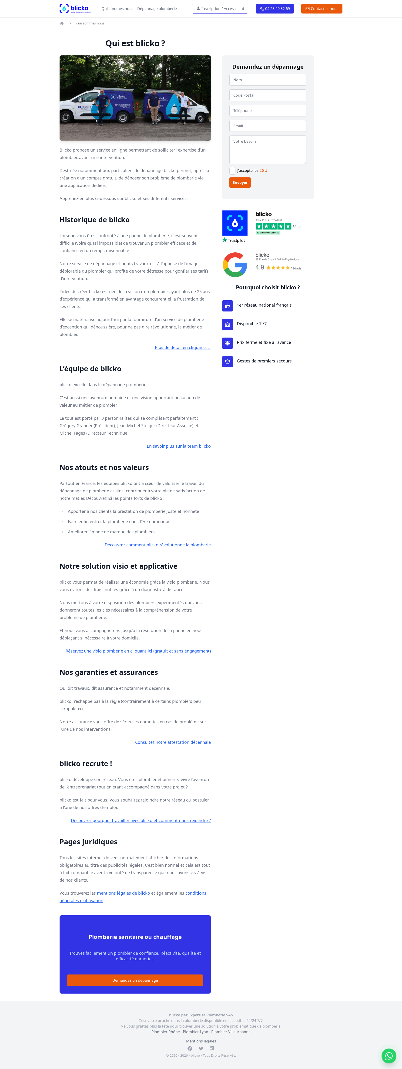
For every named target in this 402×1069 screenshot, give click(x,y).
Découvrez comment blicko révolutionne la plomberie (158, 545)
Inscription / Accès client (222, 8)
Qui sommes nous (117, 8)
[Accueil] (62, 23)
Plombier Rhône (165, 1031)
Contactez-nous (323, 8)
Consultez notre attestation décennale (173, 742)
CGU (263, 170)
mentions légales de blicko (123, 893)
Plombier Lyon (195, 1031)
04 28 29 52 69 (276, 8)
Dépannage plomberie (157, 8)
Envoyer (240, 182)
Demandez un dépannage (135, 980)
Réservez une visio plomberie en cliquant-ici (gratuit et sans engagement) (138, 651)
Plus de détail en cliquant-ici (183, 347)
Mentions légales (201, 1041)
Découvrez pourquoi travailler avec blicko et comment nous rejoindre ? (141, 820)
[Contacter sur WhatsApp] (389, 1056)
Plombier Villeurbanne (231, 1031)
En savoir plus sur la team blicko (179, 446)
